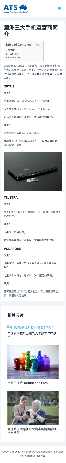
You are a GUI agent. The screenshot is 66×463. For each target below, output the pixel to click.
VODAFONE (14, 57)
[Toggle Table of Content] (36, 45)
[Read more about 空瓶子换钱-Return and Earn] (32, 361)
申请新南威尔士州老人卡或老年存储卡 (31, 335)
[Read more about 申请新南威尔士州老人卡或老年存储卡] (30, 327)
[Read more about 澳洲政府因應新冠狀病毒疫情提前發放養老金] (32, 407)
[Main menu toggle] (59, 8)
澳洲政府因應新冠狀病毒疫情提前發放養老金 (31, 430)
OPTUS (11, 50)
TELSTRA (13, 53)
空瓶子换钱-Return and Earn (27, 383)
